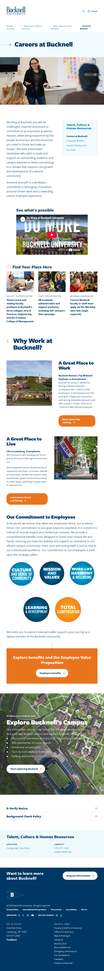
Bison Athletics (61, 947)
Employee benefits (50, 673)
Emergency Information (65, 951)
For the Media (61, 955)
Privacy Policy (12, 909)
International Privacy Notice (34, 909)
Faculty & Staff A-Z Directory (68, 928)
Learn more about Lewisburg (20, 498)
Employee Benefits (75, 140)
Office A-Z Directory (63, 931)
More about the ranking (71, 421)
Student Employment (76, 145)
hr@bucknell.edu (63, 851)
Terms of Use (56, 909)
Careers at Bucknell (85, 27)
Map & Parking (61, 935)
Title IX (84, 909)
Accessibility (71, 909)
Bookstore (59, 943)
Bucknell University (10, 27)
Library (57, 939)
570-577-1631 (61, 848)
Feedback (11, 939)
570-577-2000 (13, 935)
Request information (78, 875)
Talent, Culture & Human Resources (78, 126)
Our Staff (70, 150)
